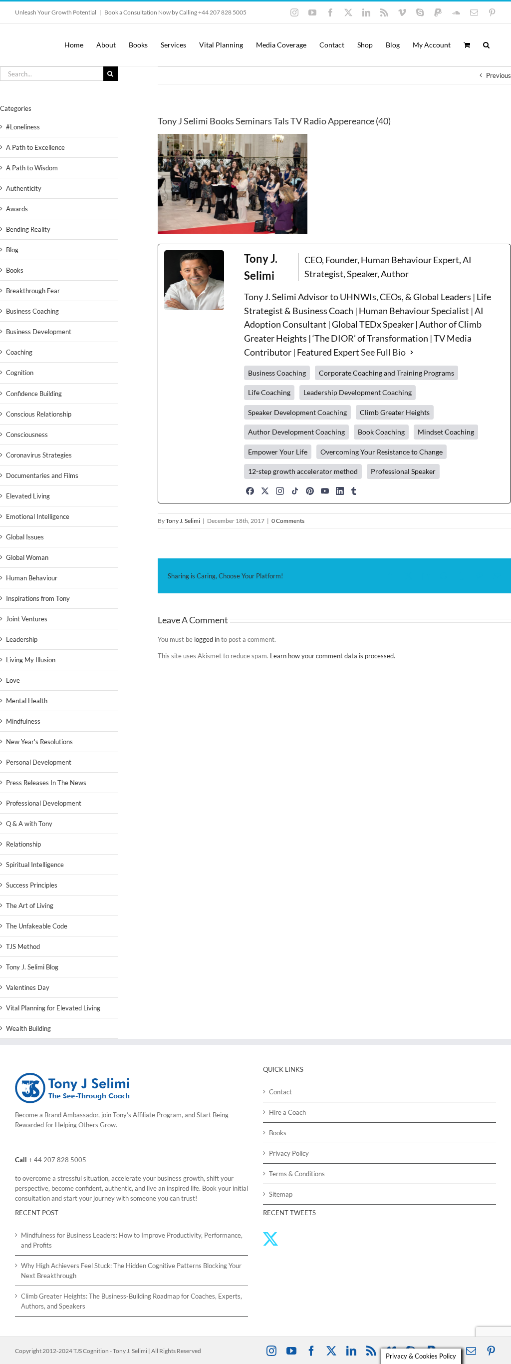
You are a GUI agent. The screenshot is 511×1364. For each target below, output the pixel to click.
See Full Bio (383, 352)
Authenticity (23, 188)
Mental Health (26, 701)
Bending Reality (28, 229)
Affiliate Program (157, 1115)
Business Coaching (32, 311)
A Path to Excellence (35, 147)
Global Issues (25, 537)
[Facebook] (250, 491)
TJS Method (23, 946)
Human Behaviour (31, 578)
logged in (207, 639)
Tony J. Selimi (183, 520)
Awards (17, 209)
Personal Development (38, 762)
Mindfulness (23, 721)
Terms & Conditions (297, 1174)
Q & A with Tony (29, 824)
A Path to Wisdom (32, 168)
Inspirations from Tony (38, 598)
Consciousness (27, 435)
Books (14, 270)
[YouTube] (325, 491)
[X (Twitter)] (265, 491)
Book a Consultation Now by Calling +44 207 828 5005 (175, 12)
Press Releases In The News (46, 783)
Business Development (38, 332)
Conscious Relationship (38, 414)
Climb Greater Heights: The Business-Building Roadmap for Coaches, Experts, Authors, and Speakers (131, 1301)
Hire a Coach (287, 1112)
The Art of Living (29, 905)
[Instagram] (280, 491)
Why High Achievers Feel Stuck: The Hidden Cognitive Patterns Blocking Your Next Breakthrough (131, 1271)
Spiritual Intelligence (35, 865)
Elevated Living (28, 496)
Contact (280, 1092)
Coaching (19, 352)
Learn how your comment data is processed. (332, 656)
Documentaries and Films (42, 475)
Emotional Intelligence (37, 516)
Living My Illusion (30, 660)
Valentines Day (27, 987)
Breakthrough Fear (33, 291)
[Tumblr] (354, 491)
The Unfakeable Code (36, 926)
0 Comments (287, 520)
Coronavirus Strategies (39, 455)
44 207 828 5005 (60, 1160)
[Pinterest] (310, 491)
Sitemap (280, 1194)
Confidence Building (34, 394)
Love (13, 680)
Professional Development (43, 803)
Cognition (19, 373)
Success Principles (31, 885)
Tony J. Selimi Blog (32, 967)
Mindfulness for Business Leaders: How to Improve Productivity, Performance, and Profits (132, 1240)
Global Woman (27, 557)
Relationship (23, 844)
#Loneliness (23, 127)
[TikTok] (295, 491)
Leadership (21, 639)
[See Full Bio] (412, 353)
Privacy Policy (289, 1153)
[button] (486, 45)
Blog (12, 250)
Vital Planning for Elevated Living (53, 1008)
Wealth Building (28, 1028)
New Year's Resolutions (39, 742)
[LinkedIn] (340, 491)
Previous (498, 75)
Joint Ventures (26, 619)
